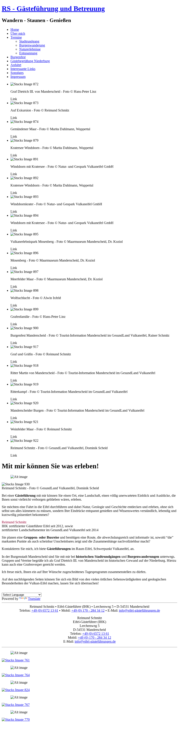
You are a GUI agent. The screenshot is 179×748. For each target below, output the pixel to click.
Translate (34, 599)
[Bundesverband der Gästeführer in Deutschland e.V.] (16, 719)
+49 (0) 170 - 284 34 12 (88, 610)
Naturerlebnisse (30, 49)
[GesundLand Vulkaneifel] (16, 675)
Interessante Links (22, 69)
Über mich (17, 33)
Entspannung (28, 53)
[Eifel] (16, 660)
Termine (16, 37)
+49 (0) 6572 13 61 (44, 610)
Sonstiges (17, 73)
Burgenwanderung (32, 45)
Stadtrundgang (29, 41)
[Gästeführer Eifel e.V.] (16, 705)
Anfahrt (15, 65)
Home (14, 29)
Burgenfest (18, 57)
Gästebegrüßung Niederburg (30, 61)
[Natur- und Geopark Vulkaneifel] (16, 690)
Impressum (18, 77)
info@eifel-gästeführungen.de (139, 610)
